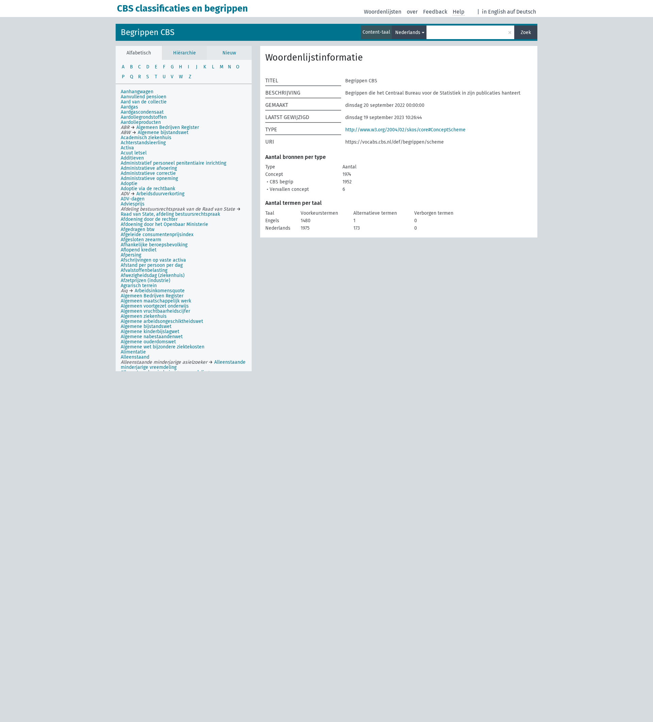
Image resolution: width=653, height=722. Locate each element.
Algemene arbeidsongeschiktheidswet (162, 321)
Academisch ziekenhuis (146, 138)
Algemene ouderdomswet (148, 342)
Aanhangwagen (137, 92)
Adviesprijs (133, 204)
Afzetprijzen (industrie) (145, 280)
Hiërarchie (184, 53)
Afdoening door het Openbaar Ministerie (164, 224)
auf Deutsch (521, 12)
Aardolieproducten (141, 122)
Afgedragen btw (137, 229)
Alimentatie (133, 352)
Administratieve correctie (148, 173)
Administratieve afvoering (149, 168)
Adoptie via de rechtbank (148, 189)
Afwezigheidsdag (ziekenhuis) (153, 275)
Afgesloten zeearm (141, 240)
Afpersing (131, 255)
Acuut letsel (134, 153)
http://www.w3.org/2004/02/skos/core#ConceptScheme (405, 130)
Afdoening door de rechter (149, 219)
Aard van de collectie (144, 102)
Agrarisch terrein (139, 286)
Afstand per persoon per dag (152, 265)
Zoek (526, 32)
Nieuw (229, 53)
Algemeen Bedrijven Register (152, 296)
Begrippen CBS (147, 32)
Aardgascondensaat (142, 112)
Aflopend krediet (138, 250)
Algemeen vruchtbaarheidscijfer (155, 311)
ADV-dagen (133, 199)
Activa (127, 148)
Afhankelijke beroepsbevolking (154, 245)
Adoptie (129, 183)
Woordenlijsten (382, 12)
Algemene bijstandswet (146, 326)
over (412, 12)
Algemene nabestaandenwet (152, 337)
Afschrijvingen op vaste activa (153, 260)
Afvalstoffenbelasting (144, 270)
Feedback (435, 12)
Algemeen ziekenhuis (144, 316)
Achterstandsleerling (143, 143)
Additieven (132, 158)
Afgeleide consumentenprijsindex (157, 234)
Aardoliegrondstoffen (144, 117)
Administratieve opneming (149, 178)
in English (494, 12)
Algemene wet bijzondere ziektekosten (162, 347)
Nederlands (407, 32)
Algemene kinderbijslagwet (150, 331)
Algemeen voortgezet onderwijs (155, 306)
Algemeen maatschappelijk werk (156, 301)
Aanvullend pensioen (143, 97)
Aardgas (129, 107)
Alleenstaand (135, 357)
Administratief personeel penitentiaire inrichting (173, 163)
